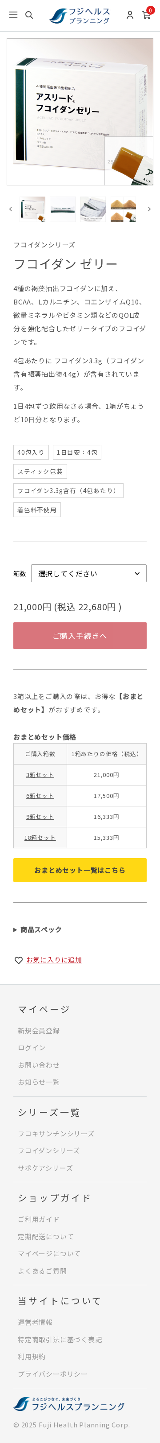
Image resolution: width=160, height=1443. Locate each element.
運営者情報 (35, 1322)
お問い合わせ (39, 1064)
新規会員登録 (39, 1030)
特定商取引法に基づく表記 (60, 1339)
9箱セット (40, 816)
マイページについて (49, 1253)
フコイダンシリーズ (49, 1150)
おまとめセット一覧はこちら (79, 870)
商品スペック (41, 929)
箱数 (20, 573)
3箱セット (40, 774)
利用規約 (32, 1356)
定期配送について (46, 1236)
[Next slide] (149, 209)
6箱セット (40, 795)
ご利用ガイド (39, 1219)
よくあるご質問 (42, 1270)
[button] (32, 209)
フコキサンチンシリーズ (56, 1133)
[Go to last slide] (11, 209)
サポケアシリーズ (45, 1167)
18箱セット (40, 837)
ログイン (32, 1047)
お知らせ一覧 (39, 1081)
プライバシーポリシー (53, 1373)
